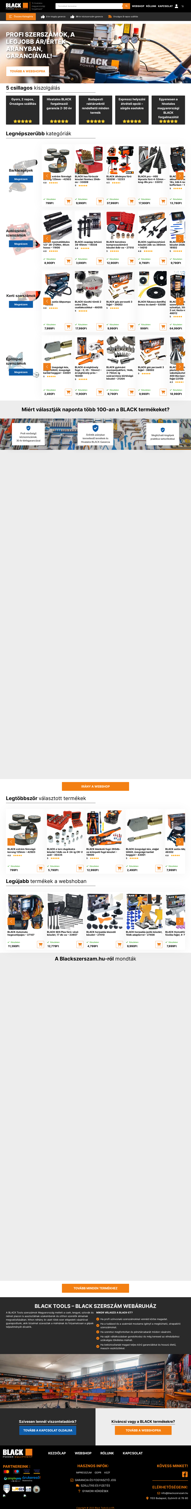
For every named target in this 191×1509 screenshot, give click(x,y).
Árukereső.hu (27, 1480)
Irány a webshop (95, 786)
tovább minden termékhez (95, 1288)
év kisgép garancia (55, 16)
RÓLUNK (107, 1453)
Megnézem (21, 179)
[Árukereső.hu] (31, 1477)
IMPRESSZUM (84, 1472)
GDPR (98, 1472)
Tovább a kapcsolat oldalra (47, 1430)
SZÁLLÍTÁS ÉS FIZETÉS (95, 1485)
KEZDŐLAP (57, 1453)
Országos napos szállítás (125, 16)
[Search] (126, 6)
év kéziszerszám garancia (89, 16)
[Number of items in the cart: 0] (182, 6)
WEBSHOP (83, 1453)
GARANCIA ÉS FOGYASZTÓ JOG (95, 1480)
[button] (68, 201)
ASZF (107, 1472)
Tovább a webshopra (27, 71)
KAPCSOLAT (133, 1453)
